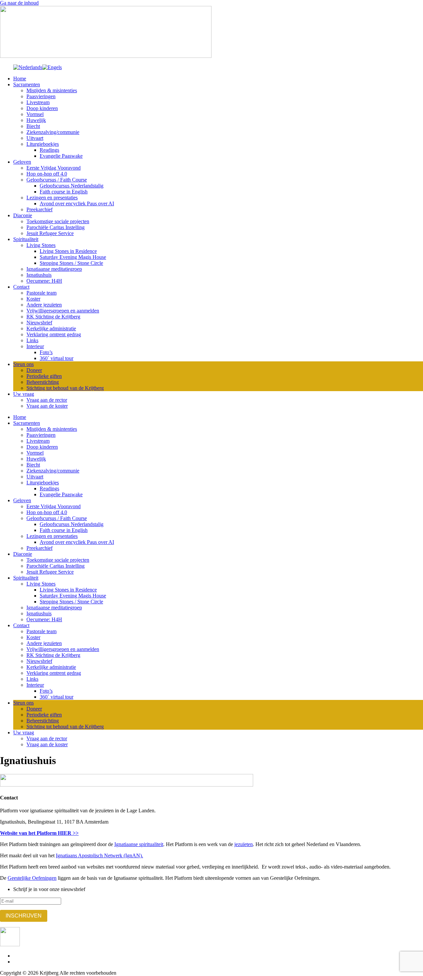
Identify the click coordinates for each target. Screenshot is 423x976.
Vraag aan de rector (46, 400)
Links (32, 340)
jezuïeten (243, 844)
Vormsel (35, 114)
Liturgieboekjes (42, 144)
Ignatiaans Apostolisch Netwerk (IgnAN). (99, 855)
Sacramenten (26, 84)
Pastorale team (41, 293)
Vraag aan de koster (47, 406)
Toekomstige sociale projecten (57, 221)
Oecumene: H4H (44, 281)
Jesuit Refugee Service (50, 233)
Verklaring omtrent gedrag (53, 334)
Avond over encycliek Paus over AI (77, 203)
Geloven (22, 162)
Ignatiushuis (39, 275)
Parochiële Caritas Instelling (55, 227)
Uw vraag (23, 394)
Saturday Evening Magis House (73, 257)
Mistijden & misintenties (51, 90)
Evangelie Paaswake (61, 156)
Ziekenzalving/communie (52, 132)
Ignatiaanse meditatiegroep (54, 269)
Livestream (38, 102)
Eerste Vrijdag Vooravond (53, 168)
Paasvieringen (41, 96)
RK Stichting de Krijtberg (53, 316)
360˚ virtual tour (56, 358)
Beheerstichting (42, 382)
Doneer (34, 370)
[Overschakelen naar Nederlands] (27, 67)
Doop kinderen (42, 108)
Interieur (35, 346)
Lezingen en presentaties (52, 197)
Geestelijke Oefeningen (32, 878)
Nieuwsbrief (39, 322)
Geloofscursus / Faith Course (56, 180)
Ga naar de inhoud (19, 3)
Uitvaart (34, 138)
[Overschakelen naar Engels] (52, 67)
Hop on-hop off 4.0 (46, 174)
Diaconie (22, 215)
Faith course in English (64, 191)
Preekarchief (39, 209)
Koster (33, 299)
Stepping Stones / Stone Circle (71, 263)
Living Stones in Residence (68, 251)
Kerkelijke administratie (51, 328)
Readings (49, 150)
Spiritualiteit (25, 239)
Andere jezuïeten (44, 304)
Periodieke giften (44, 376)
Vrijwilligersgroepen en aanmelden (62, 310)
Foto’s (46, 352)
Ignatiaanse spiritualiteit (138, 844)
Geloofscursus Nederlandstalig (71, 185)
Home (19, 78)
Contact (21, 287)
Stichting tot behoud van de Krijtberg (65, 388)
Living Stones (41, 245)
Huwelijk (36, 120)
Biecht (33, 126)
